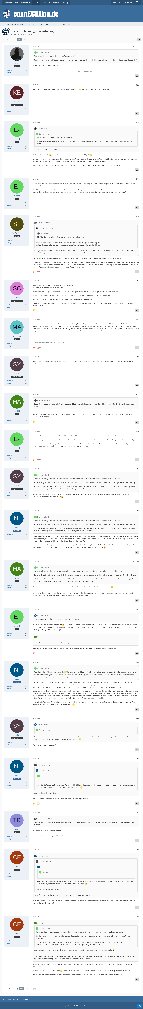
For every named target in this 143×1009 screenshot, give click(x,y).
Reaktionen (9, 70)
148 (24, 39)
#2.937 (136, 759)
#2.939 (136, 850)
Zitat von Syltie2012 (44, 400)
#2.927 (136, 319)
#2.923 (136, 122)
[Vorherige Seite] (4, 39)
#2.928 (136, 357)
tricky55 (52, 836)
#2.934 (136, 609)
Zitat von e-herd (43, 52)
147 (19, 39)
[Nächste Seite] (36, 39)
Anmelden (116, 3)
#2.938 (136, 812)
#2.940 (136, 917)
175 (32, 39)
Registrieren (127, 3)
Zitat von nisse (42, 615)
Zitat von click (42, 128)
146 (14, 39)
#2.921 (136, 46)
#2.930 (136, 431)
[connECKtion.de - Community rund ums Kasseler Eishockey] (71, 13)
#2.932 (136, 511)
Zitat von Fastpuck (43, 223)
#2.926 (136, 281)
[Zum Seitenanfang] (139, 1006)
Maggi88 (52, 343)
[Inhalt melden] (137, 75)
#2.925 (136, 216)
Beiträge (9, 72)
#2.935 (136, 662)
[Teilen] (139, 39)
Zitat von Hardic (43, 637)
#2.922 (136, 85)
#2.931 (136, 469)
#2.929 (136, 394)
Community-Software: (71, 1006)
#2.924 (136, 179)
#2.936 (136, 718)
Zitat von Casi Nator (46, 228)
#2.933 (136, 561)
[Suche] (137, 2)
